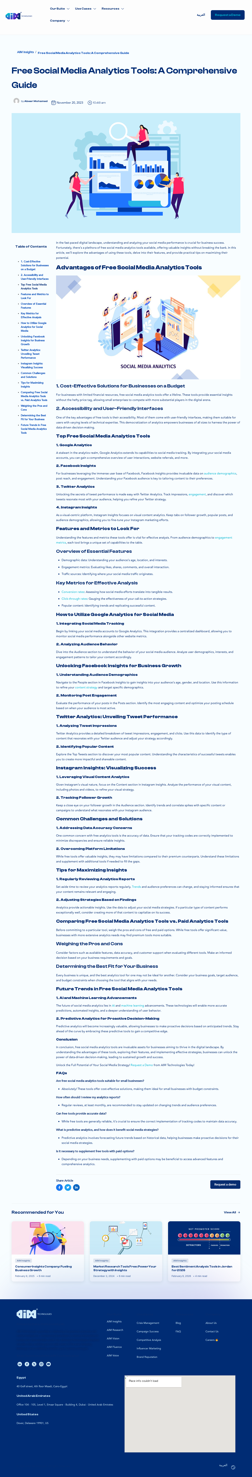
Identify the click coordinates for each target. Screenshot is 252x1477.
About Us (211, 1323)
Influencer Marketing (149, 1348)
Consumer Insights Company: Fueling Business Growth (43, 1268)
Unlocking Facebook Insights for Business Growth (33, 340)
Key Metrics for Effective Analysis (31, 315)
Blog (178, 1323)
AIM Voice (113, 1355)
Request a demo (225, 1184)
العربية (201, 14)
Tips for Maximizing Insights (32, 384)
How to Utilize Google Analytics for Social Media (33, 327)
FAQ (178, 1331)
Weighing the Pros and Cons (34, 407)
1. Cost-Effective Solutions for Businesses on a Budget (35, 265)
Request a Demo (142, 1065)
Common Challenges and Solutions (33, 375)
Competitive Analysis (149, 1340)
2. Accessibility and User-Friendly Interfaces (35, 277)
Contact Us (212, 1331)
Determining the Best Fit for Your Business (33, 417)
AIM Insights (114, 1321)
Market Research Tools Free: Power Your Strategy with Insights (124, 1268)
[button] (59, 9)
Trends (136, 887)
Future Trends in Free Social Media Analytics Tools (34, 429)
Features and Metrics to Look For (35, 296)
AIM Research (115, 1330)
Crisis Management (148, 1323)
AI (113, 1005)
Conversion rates (73, 592)
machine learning (132, 1005)
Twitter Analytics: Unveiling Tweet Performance (31, 354)
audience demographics (220, 473)
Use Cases (83, 8)
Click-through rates (74, 599)
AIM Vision (113, 1338)
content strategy (86, 687)
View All (230, 1212)
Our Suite (57, 8)
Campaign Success (148, 1331)
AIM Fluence (114, 1347)
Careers (210, 1340)
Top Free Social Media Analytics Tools (34, 286)
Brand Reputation (147, 1357)
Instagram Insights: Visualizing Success (32, 365)
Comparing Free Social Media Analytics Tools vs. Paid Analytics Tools (34, 396)
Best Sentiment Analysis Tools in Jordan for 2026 (202, 1268)
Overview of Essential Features (33, 305)
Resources (110, 8)
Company (57, 20)
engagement (197, 494)
